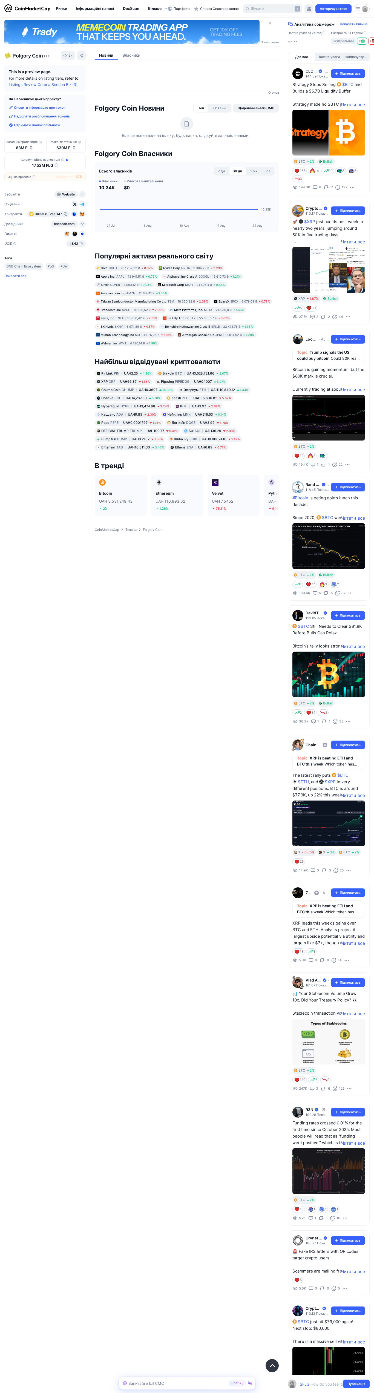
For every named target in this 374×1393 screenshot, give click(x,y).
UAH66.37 (125, 381)
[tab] (201, 108)
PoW (64, 266)
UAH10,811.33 (132, 447)
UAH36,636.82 (201, 398)
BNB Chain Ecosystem (24, 266)
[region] (110, 9)
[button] (158, 9)
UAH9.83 (128, 414)
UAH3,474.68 (135, 406)
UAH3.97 (200, 406)
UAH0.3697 (137, 390)
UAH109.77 (139, 431)
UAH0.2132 (132, 439)
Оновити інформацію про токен (39, 107)
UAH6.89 (200, 447)
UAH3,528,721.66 (195, 373)
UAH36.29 (212, 431)
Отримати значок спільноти (37, 125)
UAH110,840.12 (216, 390)
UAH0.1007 (193, 381)
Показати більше (353, 24)
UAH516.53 (196, 414)
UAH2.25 (126, 373)
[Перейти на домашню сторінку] (27, 9)
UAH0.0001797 (131, 423)
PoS (51, 266)
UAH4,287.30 (130, 398)
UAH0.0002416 (207, 439)
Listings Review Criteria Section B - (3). (44, 84)
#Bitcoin (300, 497)
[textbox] (325, 1384)
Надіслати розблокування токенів (42, 116)
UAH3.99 (200, 423)
